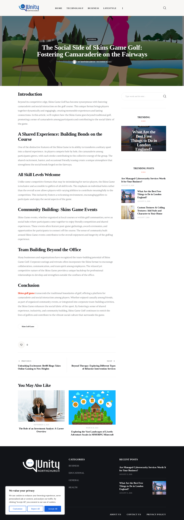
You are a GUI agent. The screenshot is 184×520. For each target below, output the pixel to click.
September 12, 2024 (41, 425)
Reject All (35, 509)
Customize (17, 509)
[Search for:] (143, 96)
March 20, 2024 (92, 428)
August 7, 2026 (143, 217)
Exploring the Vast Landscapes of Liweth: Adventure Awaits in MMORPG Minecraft (92, 433)
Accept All (52, 509)
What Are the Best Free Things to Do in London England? (144, 140)
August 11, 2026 (143, 201)
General (92, 39)
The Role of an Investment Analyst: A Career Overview (41, 430)
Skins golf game (28, 326)
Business (143, 126)
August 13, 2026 (127, 185)
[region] (35, 500)
